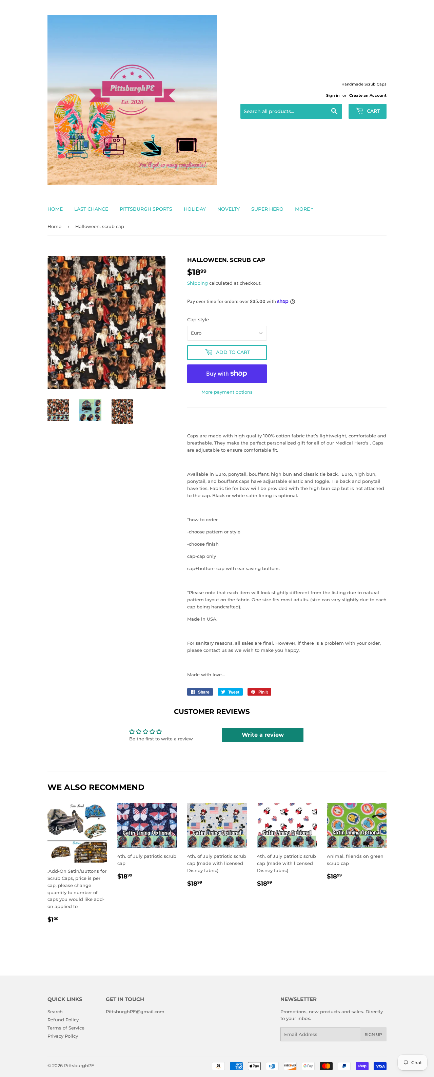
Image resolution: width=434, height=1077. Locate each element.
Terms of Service (65, 1028)
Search (55, 1011)
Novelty (228, 209)
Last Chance (91, 209)
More (302, 209)
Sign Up (373, 1034)
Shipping (197, 283)
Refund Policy (63, 1019)
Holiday (195, 209)
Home (55, 209)
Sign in (333, 95)
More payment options (227, 392)
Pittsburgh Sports (146, 209)
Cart (373, 111)
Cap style (198, 320)
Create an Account (368, 95)
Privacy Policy (62, 1036)
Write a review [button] (263, 735)
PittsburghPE (79, 1065)
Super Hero (267, 209)
